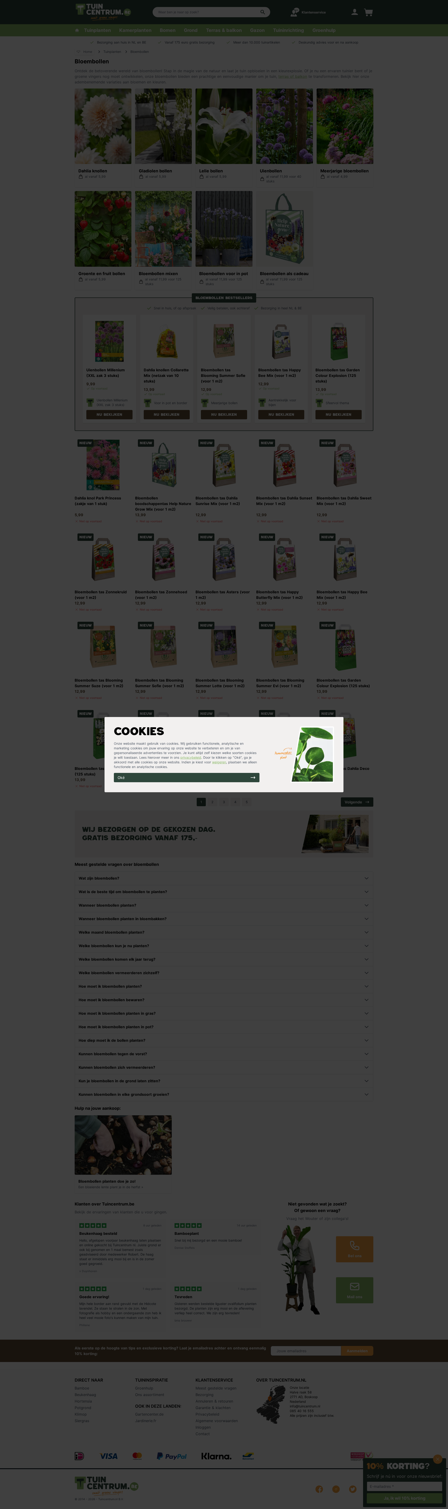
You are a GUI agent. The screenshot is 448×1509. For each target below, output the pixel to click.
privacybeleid (190, 757)
